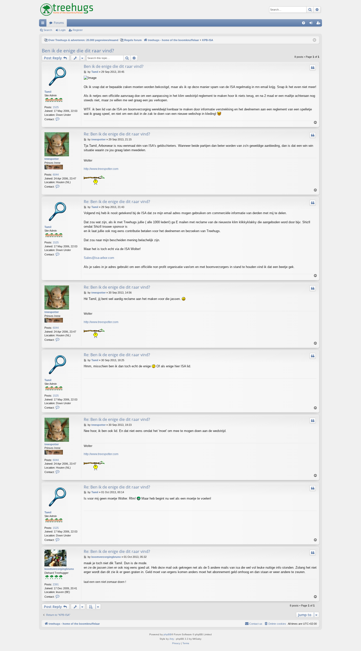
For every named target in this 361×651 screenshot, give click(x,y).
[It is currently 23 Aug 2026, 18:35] (314, 40)
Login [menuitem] (312, 24)
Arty (171, 638)
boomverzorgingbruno (59, 568)
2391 (56, 584)
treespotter (51, 158)
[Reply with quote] (312, 68)
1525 (56, 107)
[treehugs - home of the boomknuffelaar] (66, 9)
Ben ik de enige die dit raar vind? (78, 50)
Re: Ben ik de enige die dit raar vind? (117, 134)
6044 (56, 174)
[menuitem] (303, 23)
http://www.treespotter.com (101, 169)
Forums (59, 23)
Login (62, 30)
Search (47, 30)
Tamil (47, 91)
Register (78, 30)
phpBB (167, 634)
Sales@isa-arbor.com (99, 258)
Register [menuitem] (319, 24)
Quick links (43, 24)
